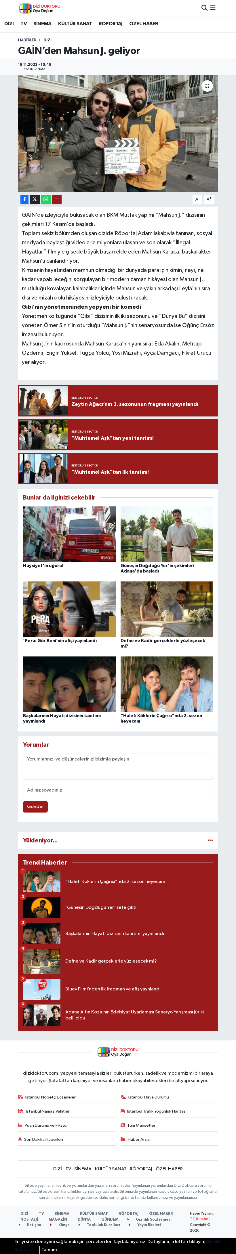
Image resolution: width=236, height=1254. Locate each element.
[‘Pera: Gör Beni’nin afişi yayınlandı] (69, 608)
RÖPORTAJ (111, 23)
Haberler (27, 40)
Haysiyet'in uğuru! (43, 565)
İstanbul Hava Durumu (148, 1097)
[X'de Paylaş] (35, 199)
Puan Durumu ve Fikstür (46, 1125)
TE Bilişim (199, 1219)
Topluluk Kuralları (103, 1225)
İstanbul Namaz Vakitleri (48, 1111)
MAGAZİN (58, 1220)
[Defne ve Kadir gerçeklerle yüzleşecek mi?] (167, 608)
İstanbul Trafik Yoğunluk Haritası (156, 1111)
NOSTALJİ (29, 1220)
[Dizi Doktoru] (39, 8)
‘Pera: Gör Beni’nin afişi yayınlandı (60, 640)
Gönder (35, 806)
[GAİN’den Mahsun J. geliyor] (118, 133)
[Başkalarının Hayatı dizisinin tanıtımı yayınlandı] (69, 683)
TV (23, 23)
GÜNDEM (110, 1220)
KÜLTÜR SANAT (75, 23)
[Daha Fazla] (57, 199)
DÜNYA (84, 1220)
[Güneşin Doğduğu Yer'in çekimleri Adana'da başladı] (167, 533)
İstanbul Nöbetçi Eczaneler (50, 1097)
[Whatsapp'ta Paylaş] (46, 199)
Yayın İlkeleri (148, 1225)
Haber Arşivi (139, 1139)
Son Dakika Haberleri (43, 1139)
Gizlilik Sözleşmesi (153, 1220)
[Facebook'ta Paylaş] (24, 199)
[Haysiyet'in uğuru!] (69, 533)
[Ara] (204, 8)
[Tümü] (210, 840)
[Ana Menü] (213, 8)
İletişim (33, 1225)
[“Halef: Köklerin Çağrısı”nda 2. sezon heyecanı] (167, 683)
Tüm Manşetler (141, 1125)
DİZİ (9, 23)
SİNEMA (42, 23)
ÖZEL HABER (143, 23)
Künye (64, 1225)
